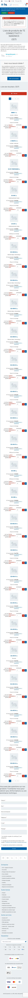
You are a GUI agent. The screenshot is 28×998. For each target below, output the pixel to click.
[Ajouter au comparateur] (16, 112)
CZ (10, 947)
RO (5, 949)
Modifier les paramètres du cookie (9, 912)
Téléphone (3, 817)
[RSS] (25, 858)
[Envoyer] (25, 941)
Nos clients (4, 869)
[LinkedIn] (12, 858)
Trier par (15, 93)
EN (19, 947)
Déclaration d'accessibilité (7, 933)
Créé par (19, 993)
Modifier (4, 13)
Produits (3, 892)
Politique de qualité (6, 880)
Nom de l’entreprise (5, 811)
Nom (2, 806)
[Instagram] (21, 858)
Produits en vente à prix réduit (8, 924)
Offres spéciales (5, 922)
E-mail (2, 823)
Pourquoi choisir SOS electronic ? (9, 872)
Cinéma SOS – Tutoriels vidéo (8, 926)
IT (14, 949)
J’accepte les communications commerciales (12, 845)
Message (3, 828)
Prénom (3, 800)
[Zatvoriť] (24, 18)
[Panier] (26, 4)
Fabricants (4, 894)
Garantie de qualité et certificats (8, 878)
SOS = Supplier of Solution (7, 867)
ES (19, 949)
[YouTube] (8, 858)
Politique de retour (6, 903)
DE (23, 947)
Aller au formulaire (14, 78)
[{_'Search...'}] (11, 5)
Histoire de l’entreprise (6, 884)
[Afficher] (26, 127)
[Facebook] (3, 858)
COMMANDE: (19, 125)
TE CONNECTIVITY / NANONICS (18, 119)
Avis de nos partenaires (6, 876)
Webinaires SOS (5, 928)
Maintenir (11, 13)
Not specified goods (10, 54)
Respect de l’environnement (8, 886)
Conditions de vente (6, 897)
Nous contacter (5, 874)
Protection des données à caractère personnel (15, 842)
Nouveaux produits (6, 920)
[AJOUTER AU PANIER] (23, 127)
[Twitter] (16, 858)
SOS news (4, 930)
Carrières (4, 882)
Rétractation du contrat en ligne (8, 910)
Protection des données (7, 905)
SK (5, 947)
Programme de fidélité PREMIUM (9, 907)
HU (14, 947)
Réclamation (4, 901)
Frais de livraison (5, 899)
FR (23, 949)
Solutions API (5, 918)
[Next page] (18, 99)
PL (10, 949)
